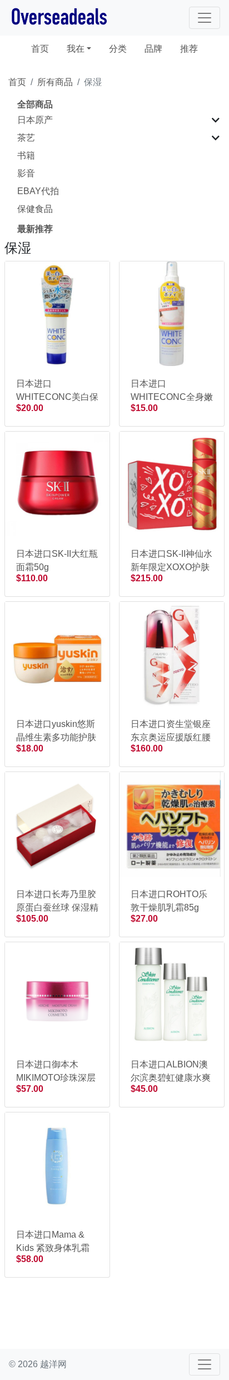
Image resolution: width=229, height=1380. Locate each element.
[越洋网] (59, 17)
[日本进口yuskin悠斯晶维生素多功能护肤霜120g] (57, 653)
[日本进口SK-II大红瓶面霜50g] (57, 483)
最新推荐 (35, 229)
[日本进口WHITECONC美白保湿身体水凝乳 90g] (57, 313)
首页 (44, 48)
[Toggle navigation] (204, 18)
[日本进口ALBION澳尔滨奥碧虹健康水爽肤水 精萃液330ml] (172, 993)
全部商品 (35, 104)
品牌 (153, 48)
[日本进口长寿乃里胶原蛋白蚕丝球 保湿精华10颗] (57, 823)
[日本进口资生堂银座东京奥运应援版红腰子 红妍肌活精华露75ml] (172, 653)
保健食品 (35, 209)
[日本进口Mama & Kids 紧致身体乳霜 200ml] (57, 1164)
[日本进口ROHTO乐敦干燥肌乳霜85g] (172, 823)
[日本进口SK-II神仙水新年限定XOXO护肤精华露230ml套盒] (172, 483)
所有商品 (55, 82)
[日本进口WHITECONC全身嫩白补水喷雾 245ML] (172, 313)
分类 (118, 48)
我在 (75, 48)
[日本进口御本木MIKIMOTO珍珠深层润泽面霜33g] (57, 993)
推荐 (189, 48)
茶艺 (26, 137)
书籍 (26, 155)
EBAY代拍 (38, 191)
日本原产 (35, 120)
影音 (26, 173)
